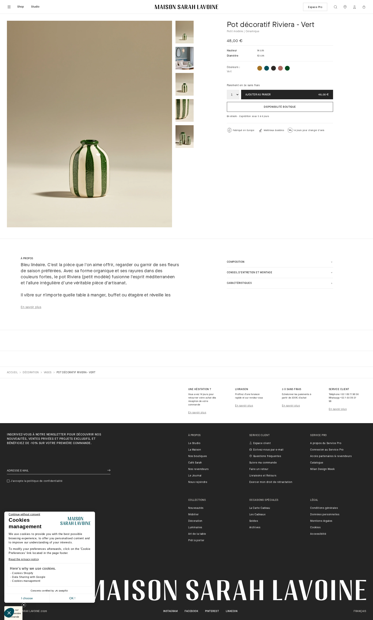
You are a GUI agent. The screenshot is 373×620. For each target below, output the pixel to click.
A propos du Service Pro (325, 443)
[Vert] (287, 68)
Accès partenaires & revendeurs (331, 456)
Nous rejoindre (197, 482)
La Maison (194, 450)
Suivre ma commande (263, 463)
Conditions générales (324, 508)
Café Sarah (195, 463)
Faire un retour (259, 469)
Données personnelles (324, 514)
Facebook (191, 611)
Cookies (315, 527)
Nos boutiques (197, 456)
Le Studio (194, 443)
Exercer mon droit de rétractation (270, 482)
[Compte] (354, 7)
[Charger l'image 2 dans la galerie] (184, 58)
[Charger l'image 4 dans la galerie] (184, 110)
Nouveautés (196, 508)
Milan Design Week (322, 469)
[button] (9, 612)
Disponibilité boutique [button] (280, 107)
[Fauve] (259, 68)
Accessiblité (318, 534)
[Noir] (273, 68)
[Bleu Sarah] (266, 68)
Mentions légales (321, 521)
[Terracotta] (280, 68)
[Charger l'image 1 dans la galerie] (184, 32)
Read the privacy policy (24, 559)
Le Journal (195, 475)
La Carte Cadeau (259, 508)
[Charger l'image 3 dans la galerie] (184, 84)
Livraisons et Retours (263, 475)
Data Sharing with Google (28, 577)
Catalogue (316, 463)
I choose (27, 598)
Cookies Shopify (22, 573)
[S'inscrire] (109, 470)
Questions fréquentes (267, 456)
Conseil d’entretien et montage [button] (249, 272)
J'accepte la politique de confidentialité (37, 481)
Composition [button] (236, 262)
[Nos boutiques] (345, 7)
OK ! (72, 598)
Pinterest (212, 611)
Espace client (262, 443)
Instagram (170, 611)
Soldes (253, 521)
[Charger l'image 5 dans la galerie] (184, 136)
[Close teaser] (24, 605)
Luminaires (195, 527)
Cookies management (26, 580)
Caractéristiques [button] (239, 283)
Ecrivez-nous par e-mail (268, 450)
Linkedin (231, 611)
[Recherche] (335, 7)
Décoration (195, 521)
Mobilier (193, 514)
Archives (255, 527)
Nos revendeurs (198, 469)
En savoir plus (197, 412)
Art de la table (197, 534)
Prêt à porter (196, 540)
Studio (35, 6)
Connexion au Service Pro (326, 450)
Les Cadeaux (257, 514)
